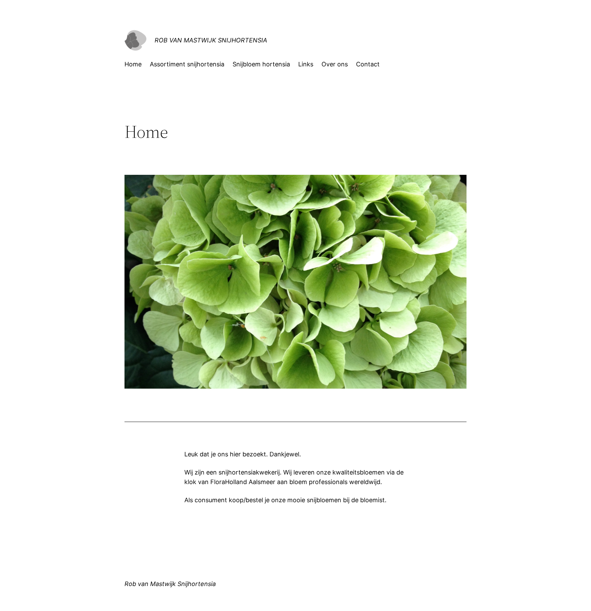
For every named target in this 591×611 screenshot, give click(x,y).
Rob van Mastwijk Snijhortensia (211, 40)
